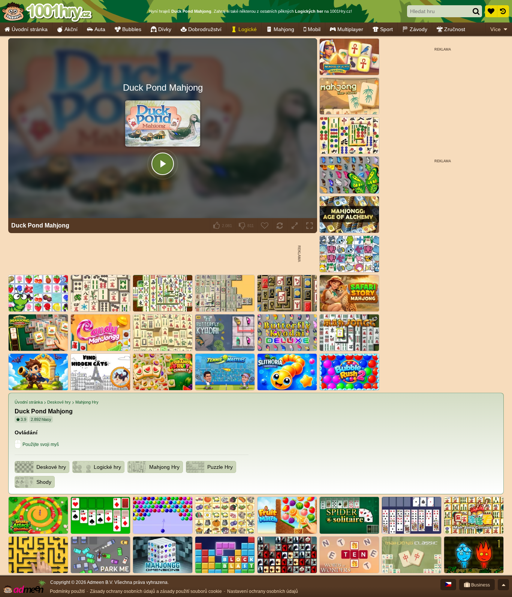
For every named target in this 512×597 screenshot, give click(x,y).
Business (480, 585)
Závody (418, 29)
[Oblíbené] (491, 11)
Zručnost (454, 29)
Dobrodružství (205, 29)
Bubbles (131, 29)
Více (495, 29)
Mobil (314, 29)
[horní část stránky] (503, 584)
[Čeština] (448, 584)
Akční (71, 29)
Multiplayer (350, 29)
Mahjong (284, 29)
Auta (99, 29)
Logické (247, 29)
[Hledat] (476, 11)
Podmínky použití (67, 591)
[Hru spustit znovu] (279, 225)
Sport (386, 29)
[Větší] (294, 225)
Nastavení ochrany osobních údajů (262, 591)
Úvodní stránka (30, 29)
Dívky (164, 29)
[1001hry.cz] (47, 11)
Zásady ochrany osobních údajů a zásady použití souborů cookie (156, 591)
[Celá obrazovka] (309, 225)
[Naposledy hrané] (503, 11)
